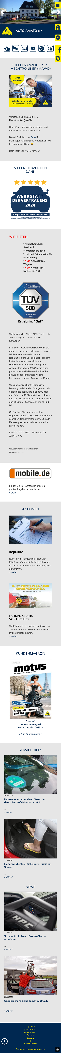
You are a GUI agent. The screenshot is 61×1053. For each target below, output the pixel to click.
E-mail (34, 137)
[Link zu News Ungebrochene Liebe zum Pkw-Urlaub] (30, 975)
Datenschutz (29, 1032)
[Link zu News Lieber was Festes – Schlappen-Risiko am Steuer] (30, 839)
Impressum (30, 1029)
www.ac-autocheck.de (36, 1049)
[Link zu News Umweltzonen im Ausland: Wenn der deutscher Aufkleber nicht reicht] (30, 774)
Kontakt (33, 1026)
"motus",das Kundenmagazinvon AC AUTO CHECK (30, 724)
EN (26, 1026)
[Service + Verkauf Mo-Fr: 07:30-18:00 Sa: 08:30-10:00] (58, 38)
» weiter (13, 492)
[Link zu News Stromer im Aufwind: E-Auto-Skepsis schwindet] (30, 911)
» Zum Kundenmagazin (30, 734)
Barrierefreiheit (30, 1043)
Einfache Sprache (30, 1036)
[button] (3, 12)
